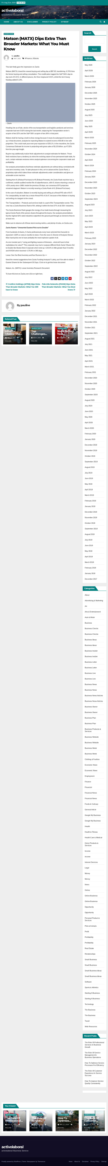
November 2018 (91, 517)
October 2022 (90, 260)
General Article (90, 810)
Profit (87, 932)
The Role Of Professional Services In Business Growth (94, 1045)
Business (88, 623)
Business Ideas (91, 640)
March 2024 (89, 165)
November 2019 (91, 450)
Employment (89, 776)
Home (6, 22)
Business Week (91, 748)
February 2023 (90, 238)
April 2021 (89, 361)
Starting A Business (92, 993)
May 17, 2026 (64, 1124)
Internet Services (91, 862)
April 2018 (89, 557)
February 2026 (90, 82)
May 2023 (88, 221)
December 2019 (91, 445)
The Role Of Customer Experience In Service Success (93, 1073)
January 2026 (90, 87)
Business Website (92, 737)
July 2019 (88, 473)
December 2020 (91, 378)
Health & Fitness (91, 832)
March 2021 (89, 367)
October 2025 (90, 104)
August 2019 (89, 467)
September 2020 (91, 395)
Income (87, 851)
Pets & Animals (91, 926)
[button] (100, 22)
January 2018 (90, 573)
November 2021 (91, 322)
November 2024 (91, 149)
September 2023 (91, 199)
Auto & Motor (90, 617)
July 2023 (88, 210)
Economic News (91, 765)
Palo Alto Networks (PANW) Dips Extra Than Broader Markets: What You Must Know (58, 287)
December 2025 (91, 93)
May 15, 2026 (91, 1124)
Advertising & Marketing (94, 601)
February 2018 (90, 568)
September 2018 (91, 529)
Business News (8, 33)
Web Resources (91, 1026)
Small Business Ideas (93, 971)
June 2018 (89, 545)
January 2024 (90, 177)
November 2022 (91, 255)
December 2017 (91, 579)
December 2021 (91, 316)
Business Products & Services (93, 730)
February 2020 (90, 434)
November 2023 (91, 188)
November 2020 (91, 383)
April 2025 (89, 132)
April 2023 (89, 227)
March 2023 (89, 232)
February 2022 (90, 305)
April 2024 (89, 160)
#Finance (28, 58)
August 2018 (89, 534)
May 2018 (88, 551)
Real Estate (89, 948)
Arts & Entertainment (93, 612)
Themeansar (41, 1161)
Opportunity (89, 907)
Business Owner (91, 707)
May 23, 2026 (12, 1124)
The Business (90, 1010)
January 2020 (90, 439)
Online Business (91, 896)
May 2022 (88, 288)
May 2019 (88, 484)
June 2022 (89, 283)
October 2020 (90, 389)
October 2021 (90, 327)
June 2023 (89, 216)
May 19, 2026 (38, 1124)
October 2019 (90, 456)
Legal (87, 868)
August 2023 (89, 205)
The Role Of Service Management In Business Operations (93, 1055)
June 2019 (89, 478)
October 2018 (90, 523)
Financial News (91, 793)
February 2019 (90, 501)
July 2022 (88, 277)
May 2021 (88, 355)
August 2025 (89, 110)
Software (88, 982)
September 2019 (91, 462)
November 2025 (91, 98)
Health (87, 826)
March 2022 (89, 300)
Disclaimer (32, 22)
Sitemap (65, 22)
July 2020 (88, 406)
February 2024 (90, 171)
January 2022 (90, 311)
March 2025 (89, 138)
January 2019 (90, 506)
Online (87, 890)
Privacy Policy (49, 22)
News (87, 884)
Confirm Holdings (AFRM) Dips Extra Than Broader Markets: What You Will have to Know (23, 287)
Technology (89, 1004)
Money (87, 873)
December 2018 (91, 512)
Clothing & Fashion (92, 759)
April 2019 (89, 489)
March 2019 (89, 495)
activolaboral (12, 10)
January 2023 (90, 244)
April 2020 (89, 422)
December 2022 (91, 249)
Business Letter (91, 662)
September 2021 (91, 333)
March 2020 (89, 428)
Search (87, 33)
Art (86, 606)
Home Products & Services (91, 844)
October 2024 (90, 154)
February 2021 (90, 372)
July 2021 (88, 344)
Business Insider (91, 651)
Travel (87, 1021)
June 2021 (89, 350)
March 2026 (89, 76)
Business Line (90, 673)
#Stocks (36, 58)
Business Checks (91, 628)
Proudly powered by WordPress (11, 1161)
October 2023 (90, 193)
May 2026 (88, 65)
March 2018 (89, 562)
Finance (88, 782)
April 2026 (89, 70)
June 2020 (89, 411)
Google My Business (93, 815)
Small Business (91, 959)
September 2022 (91, 266)
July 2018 (88, 540)
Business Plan (90, 718)
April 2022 (89, 294)
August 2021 (89, 339)
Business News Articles (94, 695)
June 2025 (89, 121)
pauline (17, 56)
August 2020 (89, 400)
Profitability (89, 937)
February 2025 (90, 143)
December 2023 (91, 182)
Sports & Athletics (91, 987)
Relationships (90, 954)
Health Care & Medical (93, 837)
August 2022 (89, 272)
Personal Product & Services (92, 919)
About (87, 595)
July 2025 (88, 115)
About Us (18, 22)
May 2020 (88, 417)
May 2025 (88, 126)
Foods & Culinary (91, 804)
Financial (88, 787)
